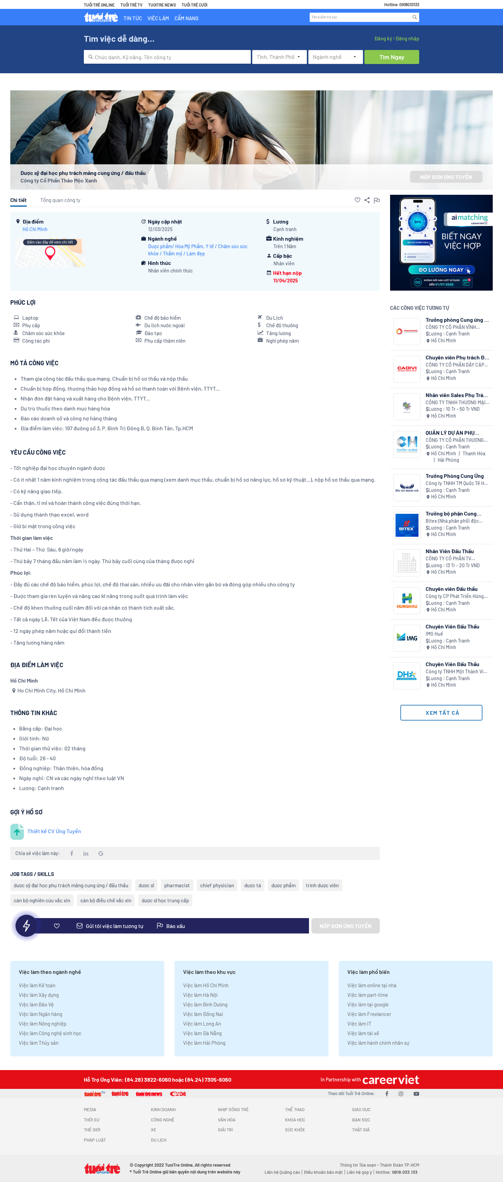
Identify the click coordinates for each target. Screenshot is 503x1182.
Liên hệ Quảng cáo (282, 1172)
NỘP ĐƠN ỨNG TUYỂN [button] (446, 177)
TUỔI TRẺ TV (131, 4)
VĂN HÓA (226, 1119)
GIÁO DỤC (361, 1109)
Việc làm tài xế (363, 1033)
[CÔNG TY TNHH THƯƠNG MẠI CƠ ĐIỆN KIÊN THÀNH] (407, 407)
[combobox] (167, 57)
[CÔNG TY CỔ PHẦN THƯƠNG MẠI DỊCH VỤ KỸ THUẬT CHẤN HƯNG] (407, 444)
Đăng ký (383, 38)
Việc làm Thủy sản (39, 1043)
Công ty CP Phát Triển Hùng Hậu (455, 596)
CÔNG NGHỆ (163, 1119)
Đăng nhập (407, 38)
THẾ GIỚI (92, 1129)
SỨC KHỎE (295, 1129)
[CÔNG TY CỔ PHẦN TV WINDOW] (407, 563)
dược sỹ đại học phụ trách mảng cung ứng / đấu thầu (71, 885)
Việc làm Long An (202, 1023)
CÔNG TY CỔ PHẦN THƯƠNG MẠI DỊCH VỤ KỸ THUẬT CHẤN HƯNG (457, 440)
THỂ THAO (295, 1109)
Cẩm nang (186, 18)
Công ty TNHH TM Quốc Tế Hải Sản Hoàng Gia (457, 483)
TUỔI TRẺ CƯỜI (194, 4)
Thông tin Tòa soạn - (360, 1165)
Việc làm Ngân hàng (40, 1014)
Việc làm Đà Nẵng (202, 1033)
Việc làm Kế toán (37, 985)
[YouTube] (416, 1093)
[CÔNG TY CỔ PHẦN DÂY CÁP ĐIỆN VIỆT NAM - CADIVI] (407, 369)
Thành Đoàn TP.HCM (399, 1165)
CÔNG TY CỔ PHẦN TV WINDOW (448, 559)
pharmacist (177, 885)
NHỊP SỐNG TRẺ (233, 1109)
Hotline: (396, 1172)
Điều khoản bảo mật (323, 1172)
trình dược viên (322, 885)
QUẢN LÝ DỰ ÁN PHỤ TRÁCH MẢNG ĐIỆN (450, 432)
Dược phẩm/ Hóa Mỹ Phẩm (175, 246)
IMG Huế (434, 634)
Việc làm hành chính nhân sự (378, 1043)
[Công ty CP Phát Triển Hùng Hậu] (407, 600)
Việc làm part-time (367, 995)
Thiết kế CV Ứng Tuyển (54, 831)
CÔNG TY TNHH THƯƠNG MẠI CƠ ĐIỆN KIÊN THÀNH (456, 402)
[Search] (414, 17)
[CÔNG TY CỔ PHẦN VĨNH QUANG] (407, 331)
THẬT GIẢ (361, 1129)
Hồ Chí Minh (35, 229)
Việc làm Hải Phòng (204, 1043)
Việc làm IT (359, 1023)
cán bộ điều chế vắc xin (105, 900)
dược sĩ (146, 885)
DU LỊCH (158, 1140)
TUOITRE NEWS (162, 4)
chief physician (217, 885)
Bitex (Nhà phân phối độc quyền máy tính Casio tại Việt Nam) (456, 521)
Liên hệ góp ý (359, 1172)
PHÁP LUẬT (95, 1140)
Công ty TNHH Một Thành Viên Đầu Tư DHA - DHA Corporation (457, 672)
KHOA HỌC (295, 1119)
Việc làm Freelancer (369, 1014)
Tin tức (133, 18)
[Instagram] (401, 1093)
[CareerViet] (390, 1079)
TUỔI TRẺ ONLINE (99, 4)
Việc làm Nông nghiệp (42, 1023)
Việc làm (158, 18)
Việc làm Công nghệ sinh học (50, 1033)
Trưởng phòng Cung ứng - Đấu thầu (456, 319)
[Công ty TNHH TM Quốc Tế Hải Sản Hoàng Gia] (407, 487)
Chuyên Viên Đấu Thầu (452, 626)
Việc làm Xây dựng (39, 995)
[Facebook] (386, 1093)
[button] (357, 200)
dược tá (252, 885)
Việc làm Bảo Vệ (36, 1004)
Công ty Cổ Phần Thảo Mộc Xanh (59, 180)
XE (153, 1129)
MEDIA (90, 1109)
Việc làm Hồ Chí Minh (206, 985)
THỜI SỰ (91, 1119)
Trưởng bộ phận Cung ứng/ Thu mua (451, 513)
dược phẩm (283, 885)
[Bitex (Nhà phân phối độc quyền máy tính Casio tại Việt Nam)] (407, 525)
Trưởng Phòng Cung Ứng (455, 475)
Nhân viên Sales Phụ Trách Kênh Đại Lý (457, 395)
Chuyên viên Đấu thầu (452, 588)
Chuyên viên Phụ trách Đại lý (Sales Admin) (457, 357)
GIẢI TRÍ (225, 1129)
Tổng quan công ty (60, 200)
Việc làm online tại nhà (372, 985)
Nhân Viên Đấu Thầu (450, 551)
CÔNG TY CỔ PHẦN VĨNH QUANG (451, 327)
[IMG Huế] (407, 638)
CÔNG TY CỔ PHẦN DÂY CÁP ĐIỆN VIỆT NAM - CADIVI (455, 365)
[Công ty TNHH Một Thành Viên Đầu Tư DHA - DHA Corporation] (407, 676)
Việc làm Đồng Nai (203, 1014)
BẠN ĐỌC (361, 1119)
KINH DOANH (163, 1109)
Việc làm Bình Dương (205, 1004)
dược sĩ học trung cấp (165, 900)
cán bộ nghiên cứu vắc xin (42, 900)
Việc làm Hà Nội (200, 995)
